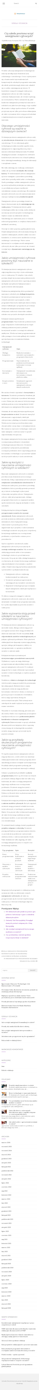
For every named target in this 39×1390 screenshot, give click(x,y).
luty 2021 (5, 1251)
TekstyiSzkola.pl (30, 41)
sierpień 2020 (6, 1276)
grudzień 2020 (7, 1260)
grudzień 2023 (6, 1159)
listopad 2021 (6, 1215)
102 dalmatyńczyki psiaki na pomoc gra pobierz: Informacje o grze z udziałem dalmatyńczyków (20, 914)
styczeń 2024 (6, 1155)
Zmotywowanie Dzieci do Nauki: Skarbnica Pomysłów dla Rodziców (16, 1006)
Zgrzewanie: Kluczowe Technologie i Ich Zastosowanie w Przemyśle (16, 985)
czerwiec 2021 (6, 1235)
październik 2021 (7, 1219)
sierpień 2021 (6, 1227)
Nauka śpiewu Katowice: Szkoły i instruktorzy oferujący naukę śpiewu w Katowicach (17, 1336)
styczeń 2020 (6, 1304)
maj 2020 (5, 1288)
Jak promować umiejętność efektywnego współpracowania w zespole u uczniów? (16, 1359)
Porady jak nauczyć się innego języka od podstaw (19, 1002)
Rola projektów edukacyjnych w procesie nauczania (19, 1345)
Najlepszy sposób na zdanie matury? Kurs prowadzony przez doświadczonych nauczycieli (18, 997)
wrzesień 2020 (7, 1272)
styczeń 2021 (6, 1255)
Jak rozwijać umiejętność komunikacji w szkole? (18, 1022)
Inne (3, 1066)
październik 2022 (7, 1171)
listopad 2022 (6, 1167)
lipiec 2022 (5, 1183)
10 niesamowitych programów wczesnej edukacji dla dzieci (20, 960)
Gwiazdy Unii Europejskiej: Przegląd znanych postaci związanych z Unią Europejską (19, 923)
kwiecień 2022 (6, 1195)
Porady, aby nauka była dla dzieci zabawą (15, 1026)
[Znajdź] (36, 3)
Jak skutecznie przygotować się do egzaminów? (18, 1036)
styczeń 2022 (6, 1207)
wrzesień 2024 (7, 1151)
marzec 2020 (6, 1296)
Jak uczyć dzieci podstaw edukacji (13, 1341)
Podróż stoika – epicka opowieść (13, 1355)
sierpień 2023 (6, 1163)
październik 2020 (7, 1268)
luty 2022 (5, 1203)
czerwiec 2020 (7, 1284)
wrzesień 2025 (7, 1146)
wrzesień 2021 (6, 1223)
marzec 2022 (6, 1199)
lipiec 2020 (5, 1280)
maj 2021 (4, 1239)
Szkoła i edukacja (19, 23)
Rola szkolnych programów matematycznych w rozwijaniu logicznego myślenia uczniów (14, 953)
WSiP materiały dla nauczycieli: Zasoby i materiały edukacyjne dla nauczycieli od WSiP (19, 1330)
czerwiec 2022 (6, 1187)
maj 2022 (4, 1191)
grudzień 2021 (6, 1211)
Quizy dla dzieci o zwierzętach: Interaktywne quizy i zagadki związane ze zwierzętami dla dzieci (22, 1112)
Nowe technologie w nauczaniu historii (22, 1093)
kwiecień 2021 (6, 1243)
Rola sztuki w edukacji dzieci (11, 1040)
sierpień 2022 (6, 1179)
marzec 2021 (6, 1247)
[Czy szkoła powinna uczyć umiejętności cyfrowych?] (19, 55)
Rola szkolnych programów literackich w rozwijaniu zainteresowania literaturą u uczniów (18, 1349)
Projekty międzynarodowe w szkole (21, 1085)
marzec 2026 (6, 1142)
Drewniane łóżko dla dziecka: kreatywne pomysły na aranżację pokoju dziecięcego (19, 991)
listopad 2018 (6, 1308)
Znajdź (32, 970)
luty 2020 (5, 1300)
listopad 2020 (6, 1264)
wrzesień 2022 (7, 1175)
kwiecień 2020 (6, 1292)
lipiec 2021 (5, 1231)
